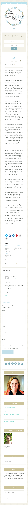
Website (4, 339)
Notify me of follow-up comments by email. (13, 346)
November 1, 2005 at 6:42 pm (16, 278)
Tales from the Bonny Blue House (14, 16)
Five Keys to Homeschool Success (11, 414)
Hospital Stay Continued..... (8, 246)
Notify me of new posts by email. (11, 348)
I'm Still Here (8, 253)
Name (4, 326)
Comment (4, 310)
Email (4, 332)
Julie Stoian (19, 498)
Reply (6, 295)
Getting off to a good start (9, 407)
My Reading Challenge (9, 421)
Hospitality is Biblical (8, 411)
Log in (23, 498)
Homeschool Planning (8, 417)
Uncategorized (13, 263)
